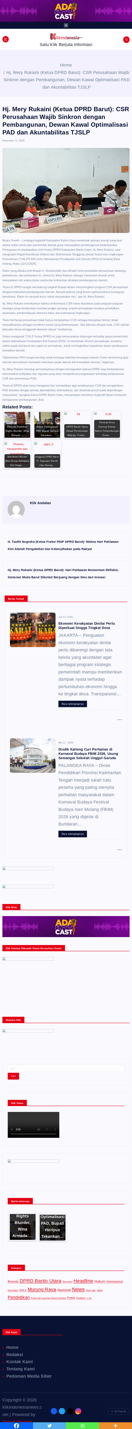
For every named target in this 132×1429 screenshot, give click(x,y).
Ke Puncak (120, 1411)
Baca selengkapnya (73, 704)
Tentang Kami (20, 1368)
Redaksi (80, 1298)
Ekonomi (67, 1281)
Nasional (64, 1290)
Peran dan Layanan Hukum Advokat (48, 1298)
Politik (71, 1297)
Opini (100, 1290)
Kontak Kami (19, 1361)
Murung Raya (42, 1289)
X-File (89, 1298)
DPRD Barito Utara (40, 1280)
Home (66, 65)
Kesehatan (13, 1290)
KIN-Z (22, 1290)
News (78, 1289)
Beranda (13, 1281)
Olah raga (91, 1290)
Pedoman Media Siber (29, 1376)
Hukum (99, 1281)
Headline (83, 1280)
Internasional (115, 1281)
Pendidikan (19, 1297)
